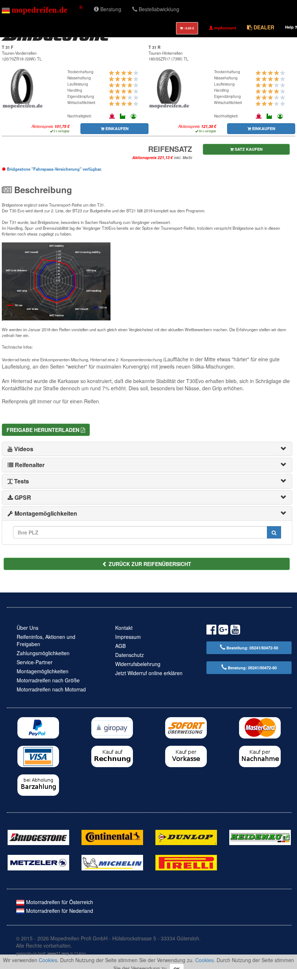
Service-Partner (35, 662)
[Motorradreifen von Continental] (112, 836)
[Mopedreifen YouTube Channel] (235, 630)
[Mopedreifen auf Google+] (223, 630)
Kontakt (124, 627)
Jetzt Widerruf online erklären (149, 673)
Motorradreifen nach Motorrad (51, 689)
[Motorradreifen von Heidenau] (260, 836)
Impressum (128, 636)
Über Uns (27, 627)
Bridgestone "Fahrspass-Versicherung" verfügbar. (54, 169)
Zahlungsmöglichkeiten (43, 653)
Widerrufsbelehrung (137, 664)
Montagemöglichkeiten (42, 671)
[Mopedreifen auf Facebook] (211, 630)
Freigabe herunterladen (44, 429)
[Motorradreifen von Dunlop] (186, 836)
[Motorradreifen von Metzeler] (38, 861)
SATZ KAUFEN (248, 149)
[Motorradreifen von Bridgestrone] (38, 836)
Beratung (110, 9)
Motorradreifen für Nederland (59, 910)
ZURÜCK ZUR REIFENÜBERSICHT (149, 563)
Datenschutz (129, 654)
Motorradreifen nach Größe (48, 680)
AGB (120, 645)
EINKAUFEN (116, 128)
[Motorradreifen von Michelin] (112, 861)
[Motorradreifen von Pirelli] (186, 861)
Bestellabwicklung (158, 9)
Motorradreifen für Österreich (59, 902)
